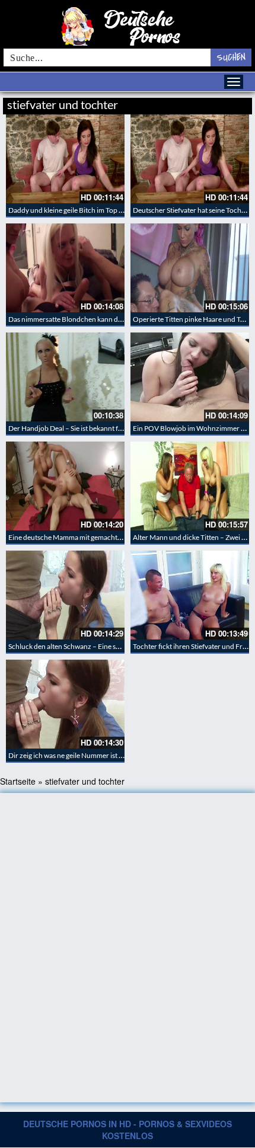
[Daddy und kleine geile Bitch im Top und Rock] (65, 158)
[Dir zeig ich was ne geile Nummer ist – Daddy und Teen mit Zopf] (65, 704)
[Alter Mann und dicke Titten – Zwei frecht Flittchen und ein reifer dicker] (189, 486)
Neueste (156, 103)
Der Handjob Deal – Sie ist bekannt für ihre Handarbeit (92, 428)
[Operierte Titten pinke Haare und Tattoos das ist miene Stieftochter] (189, 267)
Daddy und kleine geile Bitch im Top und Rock (78, 210)
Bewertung (229, 103)
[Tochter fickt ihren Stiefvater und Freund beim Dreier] (189, 595)
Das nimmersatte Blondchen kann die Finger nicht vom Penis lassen (111, 319)
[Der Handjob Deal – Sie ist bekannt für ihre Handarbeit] (65, 376)
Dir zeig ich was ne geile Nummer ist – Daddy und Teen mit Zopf (105, 755)
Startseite (18, 781)
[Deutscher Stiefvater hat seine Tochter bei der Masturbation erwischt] (189, 158)
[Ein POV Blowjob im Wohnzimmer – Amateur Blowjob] (189, 376)
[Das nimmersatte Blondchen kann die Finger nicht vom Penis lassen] (65, 267)
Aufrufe (191, 103)
